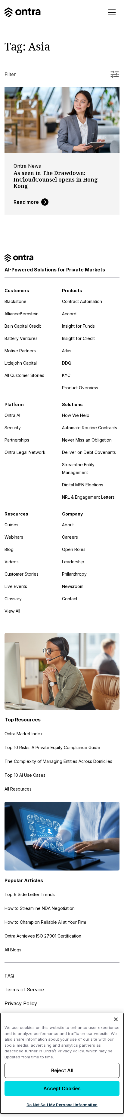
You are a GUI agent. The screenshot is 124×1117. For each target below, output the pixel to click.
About (68, 524)
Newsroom (72, 586)
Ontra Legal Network (25, 452)
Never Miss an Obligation (87, 439)
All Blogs (13, 949)
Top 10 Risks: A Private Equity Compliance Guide (52, 747)
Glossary (13, 598)
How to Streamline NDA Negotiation (40, 908)
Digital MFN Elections (82, 484)
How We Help (75, 415)
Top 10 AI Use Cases (25, 775)
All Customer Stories (24, 375)
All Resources (18, 788)
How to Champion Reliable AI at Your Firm (45, 922)
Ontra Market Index (24, 733)
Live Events (16, 586)
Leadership (73, 561)
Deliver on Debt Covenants (89, 452)
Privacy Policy (21, 1003)
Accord (69, 313)
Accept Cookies (62, 1088)
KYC (66, 375)
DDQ (66, 363)
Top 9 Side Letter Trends (30, 894)
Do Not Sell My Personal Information (62, 1104)
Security (13, 427)
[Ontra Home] (23, 12)
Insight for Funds (78, 326)
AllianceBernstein (22, 313)
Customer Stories (22, 574)
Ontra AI (12, 415)
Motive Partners (20, 350)
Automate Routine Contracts (89, 427)
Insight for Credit (78, 338)
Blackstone (15, 301)
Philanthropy (74, 574)
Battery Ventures (21, 338)
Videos (12, 561)
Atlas (66, 350)
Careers (70, 537)
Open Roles (73, 549)
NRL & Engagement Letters (88, 497)
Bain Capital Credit (23, 326)
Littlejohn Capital (21, 363)
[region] (62, 1063)
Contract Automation (82, 301)
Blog (9, 549)
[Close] (115, 1019)
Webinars (14, 537)
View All (12, 611)
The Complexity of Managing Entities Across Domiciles (58, 761)
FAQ (9, 976)
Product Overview (80, 387)
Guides (11, 524)
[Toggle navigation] (111, 12)
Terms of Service (24, 990)
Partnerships (17, 439)
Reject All (62, 1070)
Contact (69, 598)
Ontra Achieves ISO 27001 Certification (43, 935)
